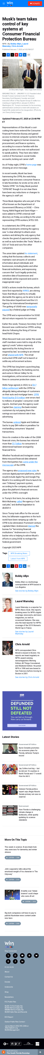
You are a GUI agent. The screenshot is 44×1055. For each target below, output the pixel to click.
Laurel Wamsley (24, 601)
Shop (7, 992)
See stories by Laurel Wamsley (24, 632)
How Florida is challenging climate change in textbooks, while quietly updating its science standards (29, 814)
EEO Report (9, 1017)
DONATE (36, 3)
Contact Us (9, 977)
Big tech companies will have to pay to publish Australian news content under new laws (20, 915)
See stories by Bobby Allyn (26, 590)
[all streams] (41, 1052)
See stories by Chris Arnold (27, 677)
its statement (31, 253)
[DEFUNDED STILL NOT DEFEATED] (22, 710)
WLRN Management (12, 1030)
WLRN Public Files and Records (16, 1012)
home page (31, 164)
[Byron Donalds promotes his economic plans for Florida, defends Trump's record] (10, 749)
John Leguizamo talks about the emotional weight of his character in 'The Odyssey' (21, 871)
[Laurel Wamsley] (7, 605)
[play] (3, 1052)
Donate (7, 982)
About (7, 972)
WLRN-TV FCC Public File (14, 1006)
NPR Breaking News (19, 553)
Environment (24, 806)
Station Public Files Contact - (15, 1022)
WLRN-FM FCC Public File (14, 1008)
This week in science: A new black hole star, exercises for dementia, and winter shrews (21, 849)
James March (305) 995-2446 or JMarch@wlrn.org (17, 1027)
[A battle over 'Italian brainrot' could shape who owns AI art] (12, 895)
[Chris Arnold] (7, 648)
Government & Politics (27, 744)
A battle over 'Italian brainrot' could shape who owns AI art (29, 893)
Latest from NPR (18, 559)
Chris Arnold (17, 46)
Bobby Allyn (16, 44)
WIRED (26, 290)
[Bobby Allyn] (7, 580)
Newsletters (9, 997)
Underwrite (9, 987)
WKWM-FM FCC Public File (14, 1010)
